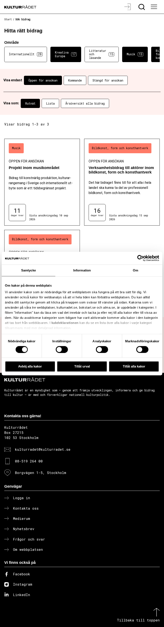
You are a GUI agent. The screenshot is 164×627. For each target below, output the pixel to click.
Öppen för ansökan (42, 80)
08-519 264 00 (29, 461)
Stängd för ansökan (107, 80)
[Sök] (142, 6)
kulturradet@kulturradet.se (42, 449)
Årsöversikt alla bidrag (85, 103)
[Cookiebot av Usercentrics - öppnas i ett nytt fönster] (140, 258)
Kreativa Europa (65, 54)
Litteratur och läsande (101, 54)
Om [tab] (135, 270)
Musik (134, 54)
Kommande (75, 80)
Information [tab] (82, 270)
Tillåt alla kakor (134, 366)
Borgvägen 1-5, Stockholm (40, 472)
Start (8, 19)
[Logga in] (128, 6)
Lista (50, 103)
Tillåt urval (82, 366)
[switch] (62, 349)
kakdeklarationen (65, 323)
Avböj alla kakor (30, 366)
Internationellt (25, 54)
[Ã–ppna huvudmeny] (154, 7)
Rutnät (30, 103)
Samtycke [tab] (28, 270)
